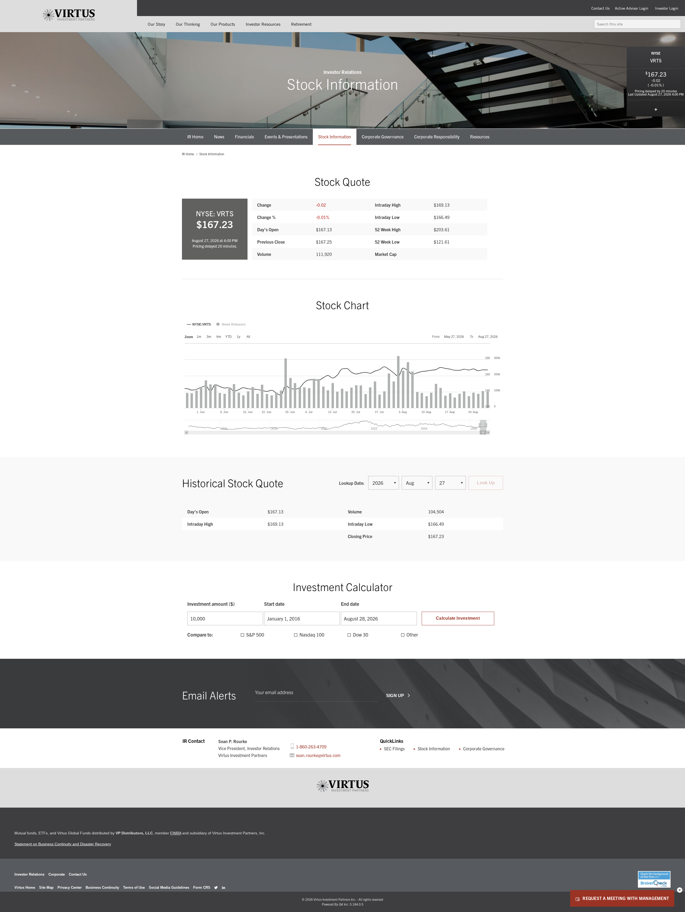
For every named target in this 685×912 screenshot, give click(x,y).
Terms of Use (134, 888)
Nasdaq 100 (311, 634)
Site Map (46, 888)
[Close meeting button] (679, 890)
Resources (479, 136)
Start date (274, 604)
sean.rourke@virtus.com (317, 755)
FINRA (175, 833)
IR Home (195, 136)
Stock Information (334, 136)
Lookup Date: (352, 483)
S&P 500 (255, 634)
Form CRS (201, 888)
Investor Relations (29, 874)
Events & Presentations (286, 136)
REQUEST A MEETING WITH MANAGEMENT (626, 898)
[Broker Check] (654, 886)
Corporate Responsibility (436, 136)
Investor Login (666, 8)
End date (350, 604)
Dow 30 (360, 634)
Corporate (56, 874)
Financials (244, 136)
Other (412, 634)
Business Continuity (102, 888)
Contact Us (600, 8)
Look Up (486, 482)
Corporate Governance (383, 136)
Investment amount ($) (211, 604)
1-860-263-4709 (310, 746)
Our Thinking (188, 24)
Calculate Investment (458, 618)
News (219, 136)
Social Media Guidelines (169, 888)
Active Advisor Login (631, 8)
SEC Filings (394, 748)
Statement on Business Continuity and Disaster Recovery (62, 844)
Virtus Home (24, 888)
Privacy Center (70, 888)
